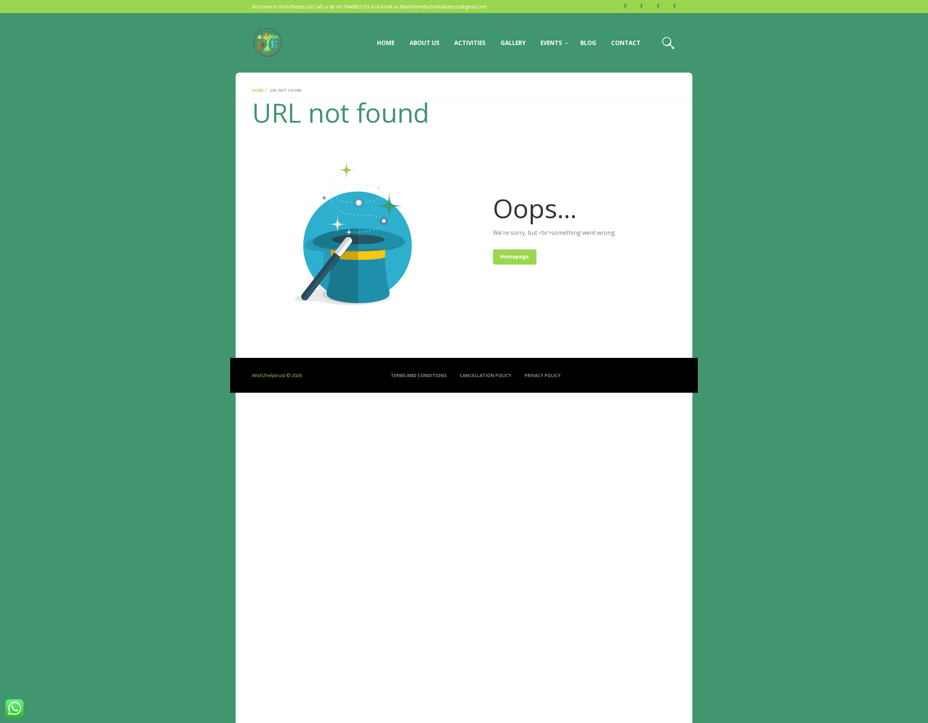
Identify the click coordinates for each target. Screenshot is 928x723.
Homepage (514, 256)
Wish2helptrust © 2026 (277, 375)
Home (257, 90)
